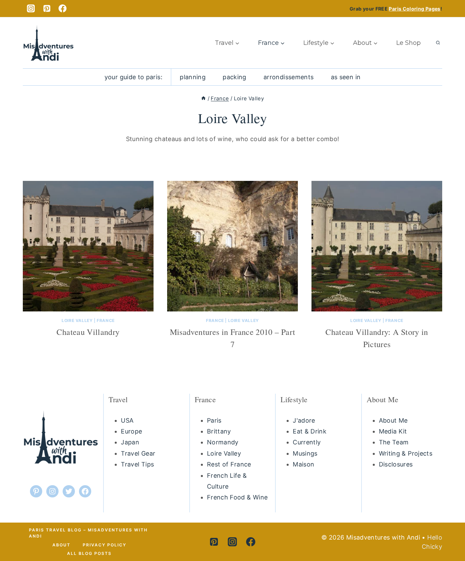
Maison (303, 464)
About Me (393, 420)
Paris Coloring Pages (414, 9)
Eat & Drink (309, 431)
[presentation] (88, 246)
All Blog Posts (89, 553)
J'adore (304, 420)
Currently (307, 442)
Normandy (223, 442)
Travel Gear (138, 453)
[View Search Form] (437, 42)
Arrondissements (288, 77)
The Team (394, 442)
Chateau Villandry (88, 331)
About (61, 544)
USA (127, 420)
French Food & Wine (237, 497)
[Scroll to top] (444, 529)
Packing (234, 77)
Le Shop (408, 43)
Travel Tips (137, 464)
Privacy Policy (104, 544)
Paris (214, 420)
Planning (193, 77)
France (106, 320)
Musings (305, 453)
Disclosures (396, 464)
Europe (131, 431)
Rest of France (229, 464)
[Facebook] (63, 9)
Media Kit (393, 431)
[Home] (203, 98)
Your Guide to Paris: (133, 77)
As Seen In (346, 77)
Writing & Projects (405, 453)
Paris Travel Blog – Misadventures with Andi (88, 533)
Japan (130, 442)
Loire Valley (77, 320)
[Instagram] (31, 9)
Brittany (219, 431)
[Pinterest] (47, 9)
